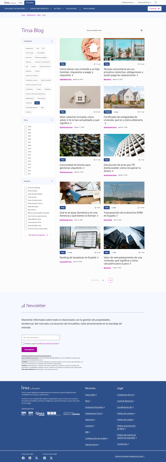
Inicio (23, 15)
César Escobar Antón (35, 200)
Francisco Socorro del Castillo (37, 229)
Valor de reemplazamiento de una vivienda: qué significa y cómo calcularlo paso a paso (123, 260)
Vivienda (107, 112)
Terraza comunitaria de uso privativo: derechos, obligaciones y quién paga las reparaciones (123, 72)
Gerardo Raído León (34, 225)
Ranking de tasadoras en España (78, 257)
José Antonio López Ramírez (37, 216)
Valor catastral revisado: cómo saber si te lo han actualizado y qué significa (79, 120)
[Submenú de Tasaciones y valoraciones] (26, 8)
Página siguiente (110, 280)
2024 (29, 133)
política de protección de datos (48, 344)
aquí (56, 369)
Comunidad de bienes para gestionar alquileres (75, 166)
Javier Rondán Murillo (35, 194)
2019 (29, 149)
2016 (29, 158)
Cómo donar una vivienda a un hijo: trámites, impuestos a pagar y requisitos (80, 72)
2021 (29, 142)
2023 (29, 136)
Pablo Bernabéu (33, 207)
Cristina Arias (32, 197)
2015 (29, 161)
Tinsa (62, 64)
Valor (106, 252)
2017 (29, 155)
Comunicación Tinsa (34, 222)
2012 (29, 171)
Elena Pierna (32, 210)
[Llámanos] (156, 2)
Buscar (141, 29)
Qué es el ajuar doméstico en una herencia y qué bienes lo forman (78, 214)
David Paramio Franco (35, 203)
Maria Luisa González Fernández (38, 213)
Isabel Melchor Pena (34, 219)
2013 (29, 167)
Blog (39, 15)
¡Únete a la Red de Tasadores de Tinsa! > (129, 456)
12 (103, 280)
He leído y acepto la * (42, 344)
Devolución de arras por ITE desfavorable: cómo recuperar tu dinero (122, 167)
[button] (38, 41)
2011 (29, 174)
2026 (29, 126)
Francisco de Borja (34, 188)
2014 (29, 164)
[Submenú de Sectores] (62, 8)
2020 (29, 145)
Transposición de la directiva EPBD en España (123, 214)
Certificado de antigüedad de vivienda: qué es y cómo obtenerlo (123, 118)
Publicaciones (31, 15)
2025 (29, 130)
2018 (29, 152)
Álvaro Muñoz (32, 191)
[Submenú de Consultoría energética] (50, 8)
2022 (29, 139)
